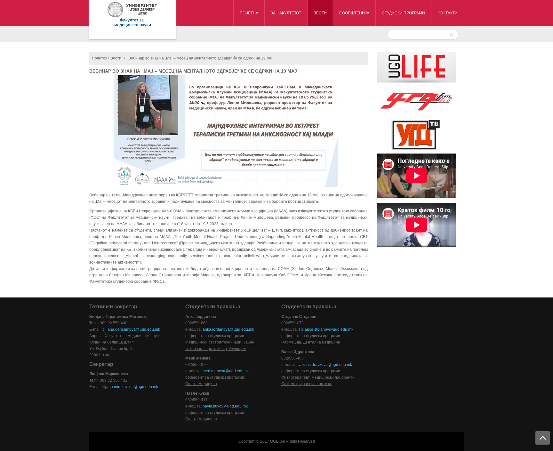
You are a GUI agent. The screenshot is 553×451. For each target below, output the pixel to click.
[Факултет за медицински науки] (132, 19)
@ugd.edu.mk (235, 406)
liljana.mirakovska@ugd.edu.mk (130, 386)
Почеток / (100, 58)
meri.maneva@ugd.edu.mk (226, 371)
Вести (115, 58)
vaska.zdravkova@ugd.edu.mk (325, 364)
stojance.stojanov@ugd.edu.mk (326, 329)
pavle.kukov (213, 406)
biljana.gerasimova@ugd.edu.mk (131, 329)
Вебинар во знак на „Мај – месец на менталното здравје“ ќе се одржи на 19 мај (193, 71)
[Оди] (452, 34)
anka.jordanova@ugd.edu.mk (228, 329)
